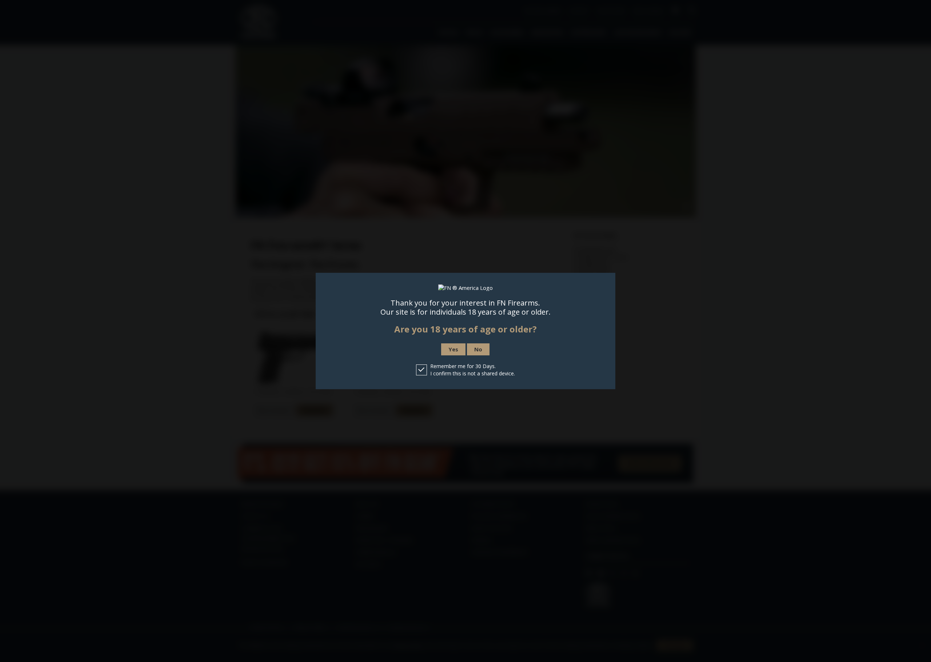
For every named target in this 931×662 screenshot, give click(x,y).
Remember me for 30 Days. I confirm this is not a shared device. (472, 370)
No (478, 349)
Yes (453, 349)
